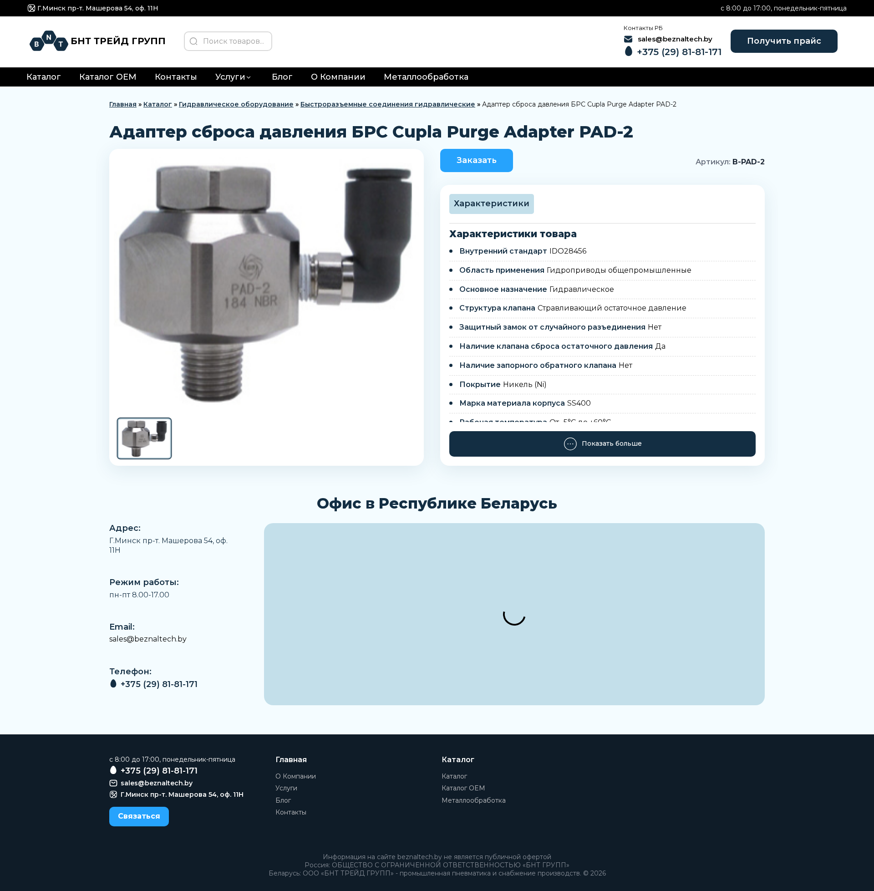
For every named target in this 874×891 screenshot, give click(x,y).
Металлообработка (426, 77)
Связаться (139, 816)
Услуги (230, 77)
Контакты (176, 77)
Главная (123, 104)
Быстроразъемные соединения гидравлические (387, 104)
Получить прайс (784, 41)
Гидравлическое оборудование (236, 104)
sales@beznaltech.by (148, 639)
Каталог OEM (108, 77)
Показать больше (612, 443)
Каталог (43, 77)
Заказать (477, 160)
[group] (266, 282)
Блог (282, 77)
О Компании (338, 77)
